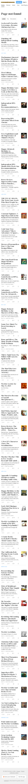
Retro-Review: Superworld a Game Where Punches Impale (9, 182)
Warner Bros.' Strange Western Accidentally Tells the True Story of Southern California (9, 433)
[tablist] (9, 18)
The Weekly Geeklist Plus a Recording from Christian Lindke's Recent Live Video (8, 694)
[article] (14, 29)
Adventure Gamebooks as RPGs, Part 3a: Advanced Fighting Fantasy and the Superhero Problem (9, 292)
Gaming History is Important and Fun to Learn (10, 623)
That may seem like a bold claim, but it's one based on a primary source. (10, 94)
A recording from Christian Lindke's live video (8, 648)
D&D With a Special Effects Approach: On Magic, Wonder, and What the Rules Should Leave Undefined (10, 413)
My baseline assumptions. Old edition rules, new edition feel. (9, 251)
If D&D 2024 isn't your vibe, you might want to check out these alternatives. (10, 709)
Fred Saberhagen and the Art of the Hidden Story (9, 375)
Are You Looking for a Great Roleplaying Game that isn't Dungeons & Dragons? (10, 705)
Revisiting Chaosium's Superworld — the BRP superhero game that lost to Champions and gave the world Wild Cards (10, 186)
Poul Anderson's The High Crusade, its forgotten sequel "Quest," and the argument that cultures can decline (9, 140)
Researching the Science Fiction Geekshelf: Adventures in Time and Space (9, 573)
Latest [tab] (3, 19)
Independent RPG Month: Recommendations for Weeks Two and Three (10, 105)
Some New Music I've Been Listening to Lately (9, 326)
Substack (6, 780)
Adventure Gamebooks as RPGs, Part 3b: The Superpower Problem (10, 277)
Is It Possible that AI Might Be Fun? (9, 528)
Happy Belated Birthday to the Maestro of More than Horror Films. (9, 311)
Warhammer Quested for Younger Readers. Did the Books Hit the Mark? (9, 59)
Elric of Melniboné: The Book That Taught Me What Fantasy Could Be (10, 588)
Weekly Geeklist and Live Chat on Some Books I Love (9, 690)
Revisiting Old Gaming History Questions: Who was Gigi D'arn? (10, 619)
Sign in (24, 2)
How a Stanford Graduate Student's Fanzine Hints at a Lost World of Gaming (10, 558)
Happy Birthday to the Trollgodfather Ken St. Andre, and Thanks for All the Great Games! (10, 493)
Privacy (18, 771)
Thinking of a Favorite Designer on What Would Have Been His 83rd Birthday (9, 664)
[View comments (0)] (8, 50)
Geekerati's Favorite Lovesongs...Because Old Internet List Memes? (9, 25)
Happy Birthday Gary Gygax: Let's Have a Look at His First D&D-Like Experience (10, 90)
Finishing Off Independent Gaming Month (9, 40)
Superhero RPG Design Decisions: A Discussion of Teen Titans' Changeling (9, 674)
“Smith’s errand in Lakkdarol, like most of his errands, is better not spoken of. (10, 482)
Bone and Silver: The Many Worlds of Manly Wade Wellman (10, 341)
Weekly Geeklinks (8, 632)
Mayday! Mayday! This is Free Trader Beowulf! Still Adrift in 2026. (10, 459)
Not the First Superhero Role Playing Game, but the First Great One (10, 155)
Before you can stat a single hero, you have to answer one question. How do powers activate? (10, 281)
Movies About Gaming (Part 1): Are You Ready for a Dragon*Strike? (10, 752)
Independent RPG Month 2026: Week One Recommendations (10, 166)
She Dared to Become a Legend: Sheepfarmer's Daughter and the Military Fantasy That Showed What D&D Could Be (10, 398)
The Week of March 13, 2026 (9, 634)
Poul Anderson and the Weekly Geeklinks (10, 723)
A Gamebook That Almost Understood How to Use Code (9, 235)
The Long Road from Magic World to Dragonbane (9, 261)
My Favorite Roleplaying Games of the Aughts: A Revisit (10, 603)
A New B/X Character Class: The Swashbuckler (9, 443)
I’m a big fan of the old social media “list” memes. (9, 30)
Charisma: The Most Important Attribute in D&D (9, 513)
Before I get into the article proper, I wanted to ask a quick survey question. (9, 679)
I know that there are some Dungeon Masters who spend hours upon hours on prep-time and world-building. (9, 125)
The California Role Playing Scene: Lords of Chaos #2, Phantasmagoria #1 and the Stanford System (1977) (9, 554)
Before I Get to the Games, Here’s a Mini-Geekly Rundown (10, 110)
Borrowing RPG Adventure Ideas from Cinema (10, 120)
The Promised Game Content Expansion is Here (9, 79)
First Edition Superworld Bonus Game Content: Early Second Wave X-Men (9, 74)
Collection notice (14, 773)
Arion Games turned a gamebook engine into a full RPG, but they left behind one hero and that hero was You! (10, 297)
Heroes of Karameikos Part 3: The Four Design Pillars (10, 246)
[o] (24, 643)
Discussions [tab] (13, 19)
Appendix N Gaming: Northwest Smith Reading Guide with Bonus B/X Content (9, 477)
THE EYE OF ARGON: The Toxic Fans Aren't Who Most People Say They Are (10, 200)
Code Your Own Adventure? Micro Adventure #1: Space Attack (9, 231)
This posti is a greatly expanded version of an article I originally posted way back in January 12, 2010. (9, 608)
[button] (2, 5)
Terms (22, 771)
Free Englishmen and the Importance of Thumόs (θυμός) (9, 136)
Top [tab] (8, 19)
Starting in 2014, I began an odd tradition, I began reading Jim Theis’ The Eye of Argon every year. (10, 205)
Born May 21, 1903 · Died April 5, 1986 (10, 346)
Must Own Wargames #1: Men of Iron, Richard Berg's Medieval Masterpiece (10, 659)
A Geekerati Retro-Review (8, 361)
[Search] (25, 18)
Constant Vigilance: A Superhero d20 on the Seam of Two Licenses (10, 216)
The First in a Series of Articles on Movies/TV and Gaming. (10, 757)
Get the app (22, 776)
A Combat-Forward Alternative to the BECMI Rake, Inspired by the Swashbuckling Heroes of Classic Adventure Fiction (10, 448)
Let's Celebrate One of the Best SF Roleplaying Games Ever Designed (10, 463)
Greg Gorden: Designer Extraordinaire (7, 741)
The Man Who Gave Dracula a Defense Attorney (8, 370)
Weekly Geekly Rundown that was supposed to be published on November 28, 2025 (10, 726)
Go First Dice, (4, 388)
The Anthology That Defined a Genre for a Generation (9, 577)
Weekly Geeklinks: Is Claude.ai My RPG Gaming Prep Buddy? (9, 523)
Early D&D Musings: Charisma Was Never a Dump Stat (10, 508)
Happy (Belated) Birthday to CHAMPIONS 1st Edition (7, 151)
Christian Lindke (9, 32)
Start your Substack (10, 776)
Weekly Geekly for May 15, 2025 (8, 385)
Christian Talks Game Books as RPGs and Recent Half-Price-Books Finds (9, 644)
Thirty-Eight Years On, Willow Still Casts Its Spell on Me (10, 357)
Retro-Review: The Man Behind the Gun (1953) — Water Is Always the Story (9, 428)
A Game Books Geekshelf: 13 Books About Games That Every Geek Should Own (9, 539)
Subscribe (19, 2)
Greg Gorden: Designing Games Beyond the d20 (8, 737)
